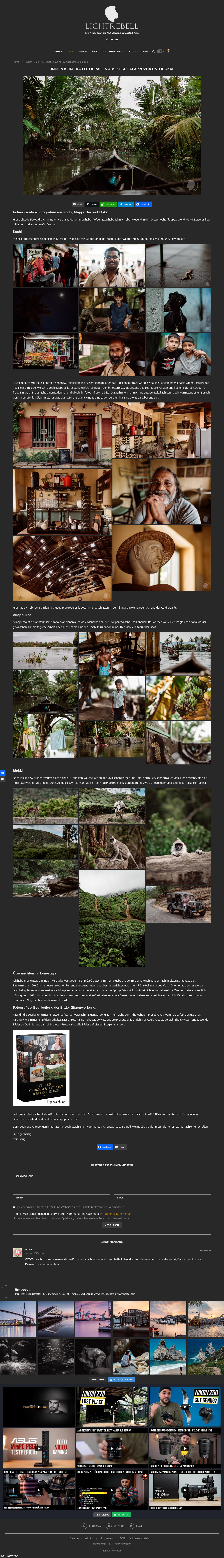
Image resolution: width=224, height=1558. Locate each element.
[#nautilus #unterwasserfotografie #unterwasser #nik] (18, 1357)
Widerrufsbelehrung (142, 1538)
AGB (122, 1538)
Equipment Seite (69, 1119)
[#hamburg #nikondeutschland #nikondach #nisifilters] (18, 1319)
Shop (145, 51)
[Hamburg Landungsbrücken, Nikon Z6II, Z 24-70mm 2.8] (131, 1319)
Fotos (70, 51)
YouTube (83, 51)
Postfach (133, 51)
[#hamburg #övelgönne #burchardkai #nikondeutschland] (93, 1319)
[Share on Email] (2, 779)
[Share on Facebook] (2, 773)
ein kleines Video (51, 607)
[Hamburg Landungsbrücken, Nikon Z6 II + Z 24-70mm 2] (206, 1319)
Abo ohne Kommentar (117, 1213)
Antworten (205, 1250)
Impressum (108, 1538)
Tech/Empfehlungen (112, 51)
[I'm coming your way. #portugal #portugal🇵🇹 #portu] (206, 1357)
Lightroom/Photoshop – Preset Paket (140, 1014)
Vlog (103, 782)
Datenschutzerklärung (83, 1538)
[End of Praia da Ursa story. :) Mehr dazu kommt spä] (131, 1357)
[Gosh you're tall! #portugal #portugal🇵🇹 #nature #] (168, 1357)
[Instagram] (107, 39)
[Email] (117, 39)
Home (16, 61)
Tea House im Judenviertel (29, 387)
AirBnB (82, 980)
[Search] (153, 51)
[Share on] (2, 785)
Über (94, 51)
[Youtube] (112, 39)
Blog (57, 51)
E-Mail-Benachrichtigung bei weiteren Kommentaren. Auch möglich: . (75, 1213)
